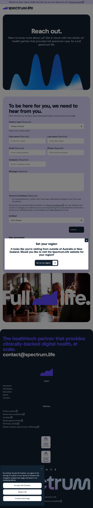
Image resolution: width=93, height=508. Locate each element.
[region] (22, 485)
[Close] (41, 468)
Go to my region (43, 263)
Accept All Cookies (22, 485)
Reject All (22, 492)
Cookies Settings (22, 498)
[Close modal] (86, 240)
